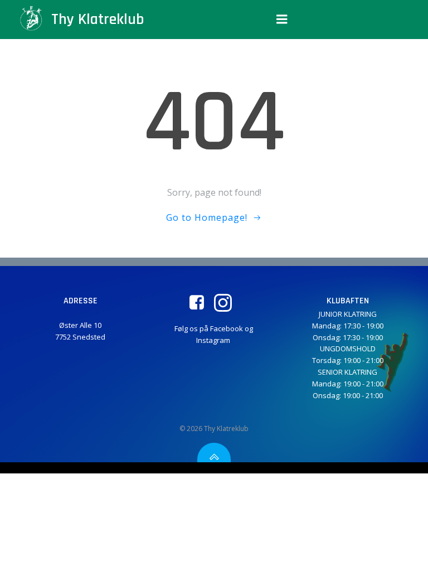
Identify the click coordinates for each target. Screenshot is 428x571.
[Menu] (282, 19)
